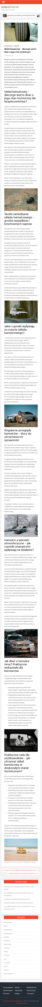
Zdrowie (16, 46)
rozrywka (6, 955)
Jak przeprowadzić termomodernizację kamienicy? (19, 903)
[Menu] (3, 2)
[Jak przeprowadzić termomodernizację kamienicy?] (28, 15)
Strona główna (8, 987)
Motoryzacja (8, 46)
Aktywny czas (8, 862)
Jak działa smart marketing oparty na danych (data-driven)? (19, 888)
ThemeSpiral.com (21, 1003)
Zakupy (34, 862)
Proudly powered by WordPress (13, 1001)
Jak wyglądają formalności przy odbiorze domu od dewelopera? (18, 894)
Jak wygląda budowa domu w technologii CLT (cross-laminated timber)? (20, 908)
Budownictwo (8, 929)
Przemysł (6, 948)
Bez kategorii (8, 922)
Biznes (6, 926)
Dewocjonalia (8, 933)
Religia (6, 951)
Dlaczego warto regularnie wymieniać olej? (23, 873)
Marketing (7, 940)
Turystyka (7, 962)
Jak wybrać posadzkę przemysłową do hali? (17, 899)
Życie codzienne (9, 973)
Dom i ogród (18, 862)
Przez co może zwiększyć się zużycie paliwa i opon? (21, 870)
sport (5, 959)
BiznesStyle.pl (10, 7)
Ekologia (6, 937)
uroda (5, 966)
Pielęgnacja (26, 862)
